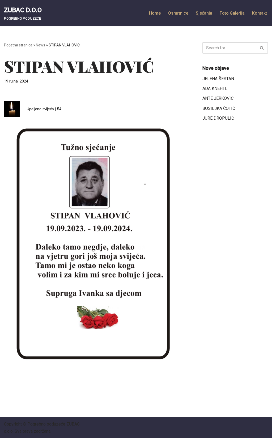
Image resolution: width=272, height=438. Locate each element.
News (40, 45)
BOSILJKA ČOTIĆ (218, 108)
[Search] (262, 48)
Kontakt (259, 13)
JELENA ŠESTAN (218, 78)
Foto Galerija (232, 13)
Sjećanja (204, 13)
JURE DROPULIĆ (218, 118)
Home (155, 13)
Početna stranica (18, 45)
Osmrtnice (178, 13)
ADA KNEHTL (214, 88)
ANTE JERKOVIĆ (217, 98)
